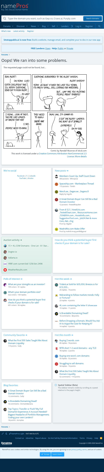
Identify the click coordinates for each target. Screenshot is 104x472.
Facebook (20, 176)
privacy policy (76, 449)
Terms (82, 438)
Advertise (29, 438)
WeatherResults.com (17, 269)
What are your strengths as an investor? (26, 284)
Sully (20, 346)
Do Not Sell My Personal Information (63, 438)
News (33, 26)
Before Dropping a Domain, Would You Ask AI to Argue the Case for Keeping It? (79, 322)
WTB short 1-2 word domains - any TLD (77, 348)
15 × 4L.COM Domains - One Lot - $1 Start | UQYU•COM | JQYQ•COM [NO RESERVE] (28, 245)
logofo (69, 194)
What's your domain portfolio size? (24, 292)
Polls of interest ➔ (13, 278)
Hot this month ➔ (64, 335)
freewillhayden (75, 204)
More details (81, 156)
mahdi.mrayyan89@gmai (76, 231)
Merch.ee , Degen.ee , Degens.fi (74, 191)
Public (61, 48)
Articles (30, 178)
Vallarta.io (12, 257)
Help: (54, 48)
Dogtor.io (12, 251)
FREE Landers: (38, 48)
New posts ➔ (61, 170)
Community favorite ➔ (15, 335)
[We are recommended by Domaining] (6, 444)
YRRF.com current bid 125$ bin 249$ (25, 263)
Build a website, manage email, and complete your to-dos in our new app (52, 39)
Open (47, 48)
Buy (44, 26)
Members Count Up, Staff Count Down (77, 176)
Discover (21, 26)
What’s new (6, 31)
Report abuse (40, 438)
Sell (53, 26)
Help (96, 438)
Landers (65, 26)
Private (70, 48)
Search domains (92, 18)
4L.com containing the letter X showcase (78, 305)
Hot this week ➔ (63, 278)
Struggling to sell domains (71, 363)
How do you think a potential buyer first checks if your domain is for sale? (75, 241)
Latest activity (19, 31)
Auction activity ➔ (13, 239)
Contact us (19, 438)
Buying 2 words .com (69, 340)
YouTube (22, 178)
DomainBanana (26, 404)
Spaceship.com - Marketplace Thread (76, 183)
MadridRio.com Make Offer (72, 228)
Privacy (89, 438)
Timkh (72, 186)
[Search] (99, 26)
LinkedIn (32, 176)
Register (30, 31)
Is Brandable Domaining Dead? (73, 313)
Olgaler (69, 224)
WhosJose (74, 178)
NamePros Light (17, 433)
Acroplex (20, 420)
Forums (7, 26)
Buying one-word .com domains (74, 355)
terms (84, 449)
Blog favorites (11, 385)
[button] (13, 26)
